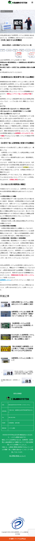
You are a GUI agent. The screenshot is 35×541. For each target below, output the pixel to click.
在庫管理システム (18, 532)
